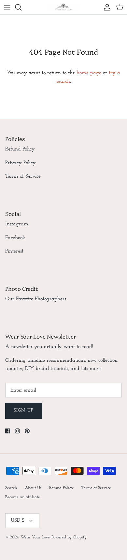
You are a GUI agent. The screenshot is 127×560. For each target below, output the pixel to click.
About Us (33, 488)
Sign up (24, 410)
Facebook (15, 237)
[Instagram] (17, 431)
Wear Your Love (35, 537)
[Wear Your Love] (63, 7)
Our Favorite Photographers (35, 299)
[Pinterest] (27, 431)
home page (89, 73)
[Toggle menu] (7, 7)
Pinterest (14, 251)
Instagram (16, 224)
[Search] (21, 7)
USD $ (18, 520)
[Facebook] (7, 431)
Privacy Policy (20, 163)
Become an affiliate (22, 497)
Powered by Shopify (69, 537)
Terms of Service (23, 176)
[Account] (105, 7)
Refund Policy (20, 149)
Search (11, 488)
